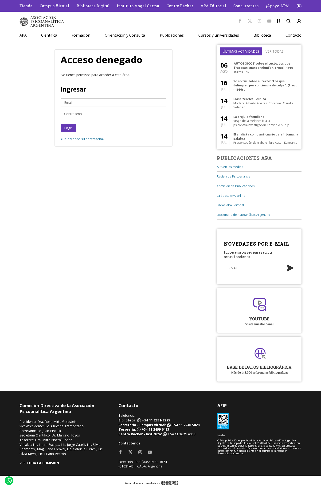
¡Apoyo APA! (277, 5)
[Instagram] (260, 21)
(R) (299, 5)
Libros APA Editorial (230, 205)
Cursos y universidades (218, 35)
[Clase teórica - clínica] (259, 103)
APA (23, 35)
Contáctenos (129, 443)
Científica (49, 35)
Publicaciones (172, 35)
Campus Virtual (54, 5)
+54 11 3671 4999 (181, 434)
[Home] (42, 21)
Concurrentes (245, 5)
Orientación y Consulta (125, 35)
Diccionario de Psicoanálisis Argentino (243, 215)
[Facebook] (240, 21)
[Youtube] (269, 21)
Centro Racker (180, 5)
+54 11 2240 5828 (186, 425)
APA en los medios (230, 167)
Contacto (293, 35)
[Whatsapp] (9, 481)
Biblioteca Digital (93, 5)
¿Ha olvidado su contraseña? (82, 139)
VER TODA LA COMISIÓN (39, 463)
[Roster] (278, 21)
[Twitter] (250, 21)
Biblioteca (262, 35)
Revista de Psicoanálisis (233, 176)
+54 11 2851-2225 (156, 420)
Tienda (26, 5)
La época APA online (231, 196)
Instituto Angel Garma (138, 5)
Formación (81, 35)
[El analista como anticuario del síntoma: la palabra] (259, 138)
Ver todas (275, 51)
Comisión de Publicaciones (236, 186)
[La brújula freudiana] (259, 120)
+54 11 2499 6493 (155, 429)
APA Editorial (213, 5)
